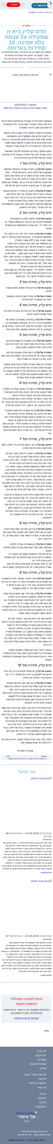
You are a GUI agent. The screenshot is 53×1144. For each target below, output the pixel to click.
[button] (23, 4)
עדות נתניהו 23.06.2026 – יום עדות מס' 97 (29, 936)
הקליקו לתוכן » (46, 873)
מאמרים (32, 12)
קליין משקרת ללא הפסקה (15, 133)
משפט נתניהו (35, 108)
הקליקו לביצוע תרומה (26, 1018)
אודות (26, 1121)
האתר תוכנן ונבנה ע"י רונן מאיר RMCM (27, 1140)
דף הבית (48, 12)
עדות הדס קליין (20, 108)
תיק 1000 (7, 108)
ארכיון (40, 12)
